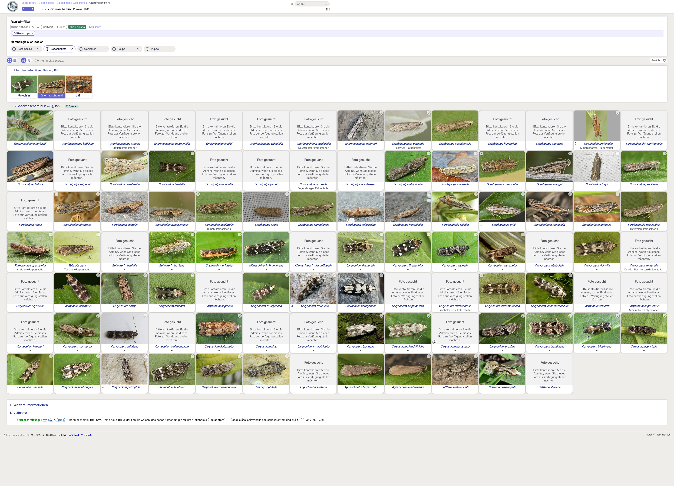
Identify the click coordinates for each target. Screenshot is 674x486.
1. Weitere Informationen (29, 405)
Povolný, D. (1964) (53, 419)
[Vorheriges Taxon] (24, 9)
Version (86, 435)
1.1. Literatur (18, 412)
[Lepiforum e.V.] (12, 7)
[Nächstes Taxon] (32, 9)
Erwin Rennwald (70, 435)
